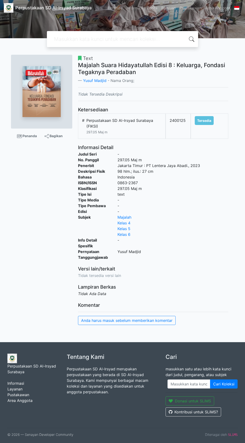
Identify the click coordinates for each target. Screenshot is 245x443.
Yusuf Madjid (94, 80)
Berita (152, 7)
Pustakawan (190, 7)
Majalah (124, 217)
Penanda (29, 136)
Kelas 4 (123, 223)
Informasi (134, 7)
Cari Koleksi (223, 384)
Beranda (115, 7)
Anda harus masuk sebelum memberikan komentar (127, 320)
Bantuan (168, 7)
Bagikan (56, 136)
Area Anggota (217, 7)
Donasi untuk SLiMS (193, 401)
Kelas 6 (123, 234)
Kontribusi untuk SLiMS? (196, 412)
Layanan (14, 389)
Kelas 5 (123, 228)
